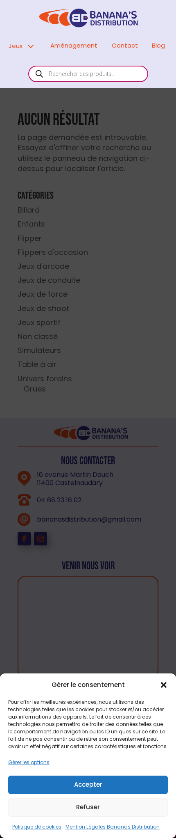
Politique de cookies (36, 826)
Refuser (88, 807)
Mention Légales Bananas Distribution (112, 826)
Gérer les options (29, 762)
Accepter (88, 784)
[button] (164, 685)
